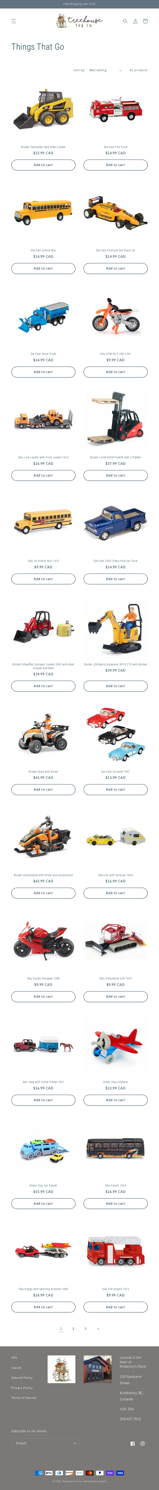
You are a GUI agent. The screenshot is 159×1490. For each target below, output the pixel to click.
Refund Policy (22, 1377)
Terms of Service (23, 1398)
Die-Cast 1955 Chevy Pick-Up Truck (116, 561)
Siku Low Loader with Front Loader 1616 (43, 457)
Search (16, 1368)
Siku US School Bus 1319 (43, 561)
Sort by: (79, 70)
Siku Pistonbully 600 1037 (115, 978)
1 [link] (61, 1329)
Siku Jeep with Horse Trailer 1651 (43, 1082)
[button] (14, 21)
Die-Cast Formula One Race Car (115, 250)
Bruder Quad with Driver (43, 771)
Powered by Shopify (95, 1481)
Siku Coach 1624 (115, 1185)
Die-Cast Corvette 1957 (115, 771)
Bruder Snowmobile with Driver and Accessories (43, 875)
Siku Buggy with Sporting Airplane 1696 (43, 1289)
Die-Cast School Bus (43, 250)
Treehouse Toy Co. (72, 1481)
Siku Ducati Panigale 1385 (43, 978)
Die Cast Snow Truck (43, 353)
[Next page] (98, 1329)
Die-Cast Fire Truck (116, 147)
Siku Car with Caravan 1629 (115, 875)
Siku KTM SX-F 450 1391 (115, 353)
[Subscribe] (74, 1443)
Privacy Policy (22, 1388)
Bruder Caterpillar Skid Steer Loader (43, 147)
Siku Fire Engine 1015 (115, 1289)
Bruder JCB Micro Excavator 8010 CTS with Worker (115, 664)
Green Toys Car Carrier (43, 1185)
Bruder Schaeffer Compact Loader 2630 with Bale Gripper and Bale (43, 666)
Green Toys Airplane (115, 1082)
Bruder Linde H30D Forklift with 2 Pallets (115, 457)
